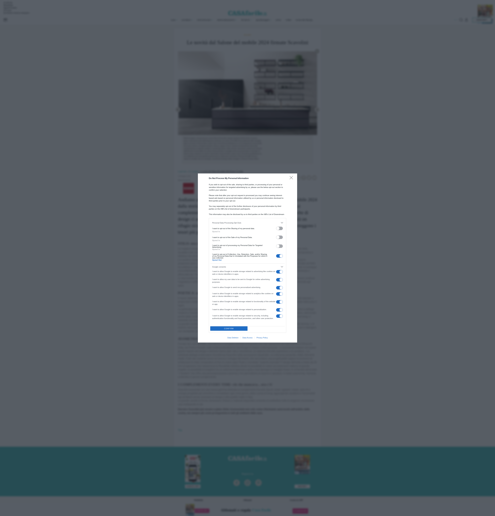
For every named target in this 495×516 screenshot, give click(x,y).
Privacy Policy (262, 338)
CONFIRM (229, 329)
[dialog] (247, 258)
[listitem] (247, 222)
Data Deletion (232, 338)
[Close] (292, 178)
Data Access (247, 338)
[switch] (279, 228)
